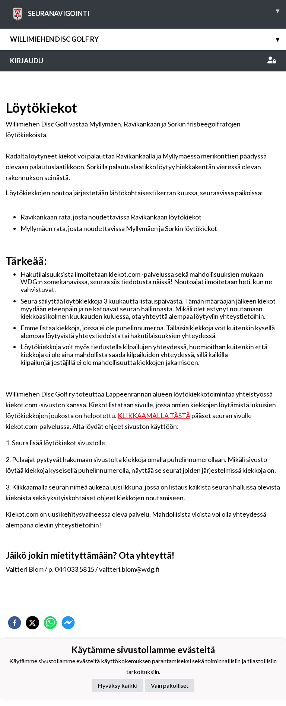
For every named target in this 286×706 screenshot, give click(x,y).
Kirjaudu (26, 61)
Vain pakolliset (169, 685)
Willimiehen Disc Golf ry (144, 39)
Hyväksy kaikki (117, 685)
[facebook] (14, 622)
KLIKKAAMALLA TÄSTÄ (154, 415)
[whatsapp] (50, 622)
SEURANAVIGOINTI (153, 11)
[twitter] (32, 622)
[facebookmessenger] (68, 622)
